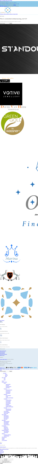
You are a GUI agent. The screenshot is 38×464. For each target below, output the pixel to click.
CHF (4, 378)
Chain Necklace (8, 395)
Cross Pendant (8, 401)
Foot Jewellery (6, 411)
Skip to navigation (3, 0)
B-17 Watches (2, 320)
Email (1, 461)
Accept (7, 449)
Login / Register (4, 440)
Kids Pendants (6, 423)
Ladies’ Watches (6, 435)
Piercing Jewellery (7, 412)
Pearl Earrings (8, 392)
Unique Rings (6, 432)
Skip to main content (9, 0)
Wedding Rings (6, 429)
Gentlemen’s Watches (7, 434)
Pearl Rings (8, 387)
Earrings (5, 388)
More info (3, 449)
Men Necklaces (6, 416)
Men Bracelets (6, 415)
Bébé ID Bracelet (6, 421)
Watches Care (2, 355)
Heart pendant (8, 402)
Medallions (7, 404)
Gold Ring (7, 385)
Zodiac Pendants (8, 405)
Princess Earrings (6, 424)
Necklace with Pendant (9, 397)
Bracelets (5, 407)
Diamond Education (3, 350)
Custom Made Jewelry (3, 359)
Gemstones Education (3, 354)
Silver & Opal (6, 413)
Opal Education (2, 353)
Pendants (5, 398)
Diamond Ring (8, 384)
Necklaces (5, 394)
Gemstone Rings (8, 386)
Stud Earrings (8, 393)
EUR (4, 379)
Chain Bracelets (8, 410)
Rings (5, 383)
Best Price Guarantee (3, 6)
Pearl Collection (6, 431)
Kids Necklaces (6, 422)
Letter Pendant (8, 403)
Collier (7, 396)
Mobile (1, 462)
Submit (1, 463)
